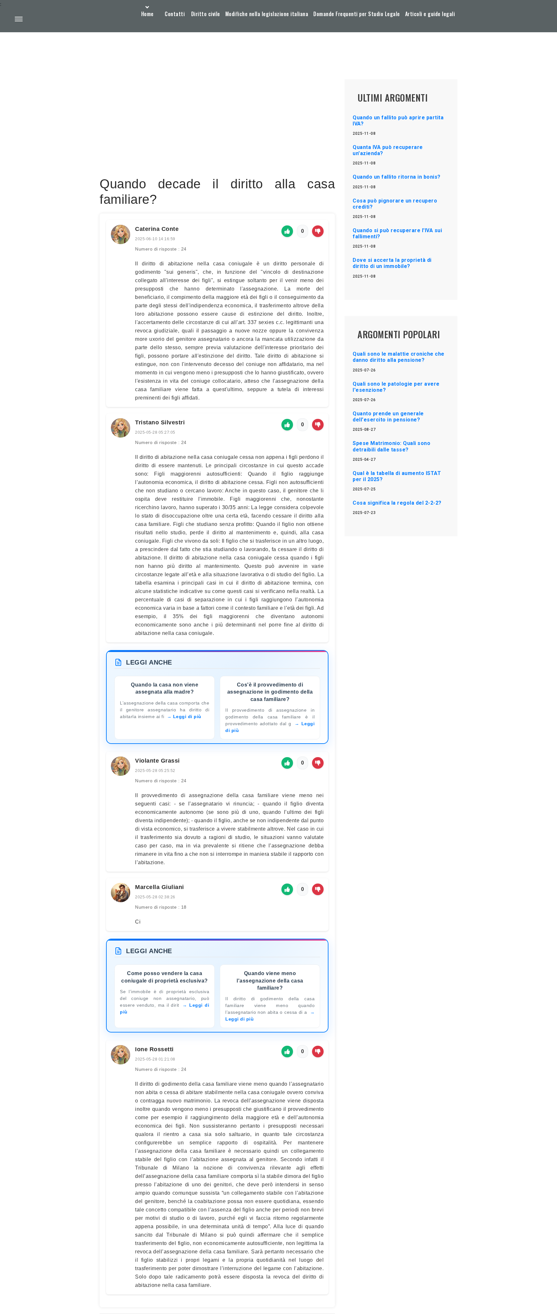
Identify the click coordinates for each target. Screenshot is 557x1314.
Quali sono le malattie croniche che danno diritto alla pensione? (399, 357)
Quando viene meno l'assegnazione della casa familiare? (270, 981)
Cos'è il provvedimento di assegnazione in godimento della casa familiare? (270, 692)
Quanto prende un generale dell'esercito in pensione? (388, 416)
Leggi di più (187, 716)
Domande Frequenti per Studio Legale (356, 14)
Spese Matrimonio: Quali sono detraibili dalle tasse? (391, 446)
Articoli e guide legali (430, 14)
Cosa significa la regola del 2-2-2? (397, 503)
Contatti (175, 14)
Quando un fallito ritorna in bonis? (397, 177)
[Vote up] (287, 231)
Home (147, 14)
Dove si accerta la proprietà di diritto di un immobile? (392, 263)
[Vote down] (318, 231)
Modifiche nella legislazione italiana (266, 14)
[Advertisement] (217, 128)
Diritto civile (205, 14)
